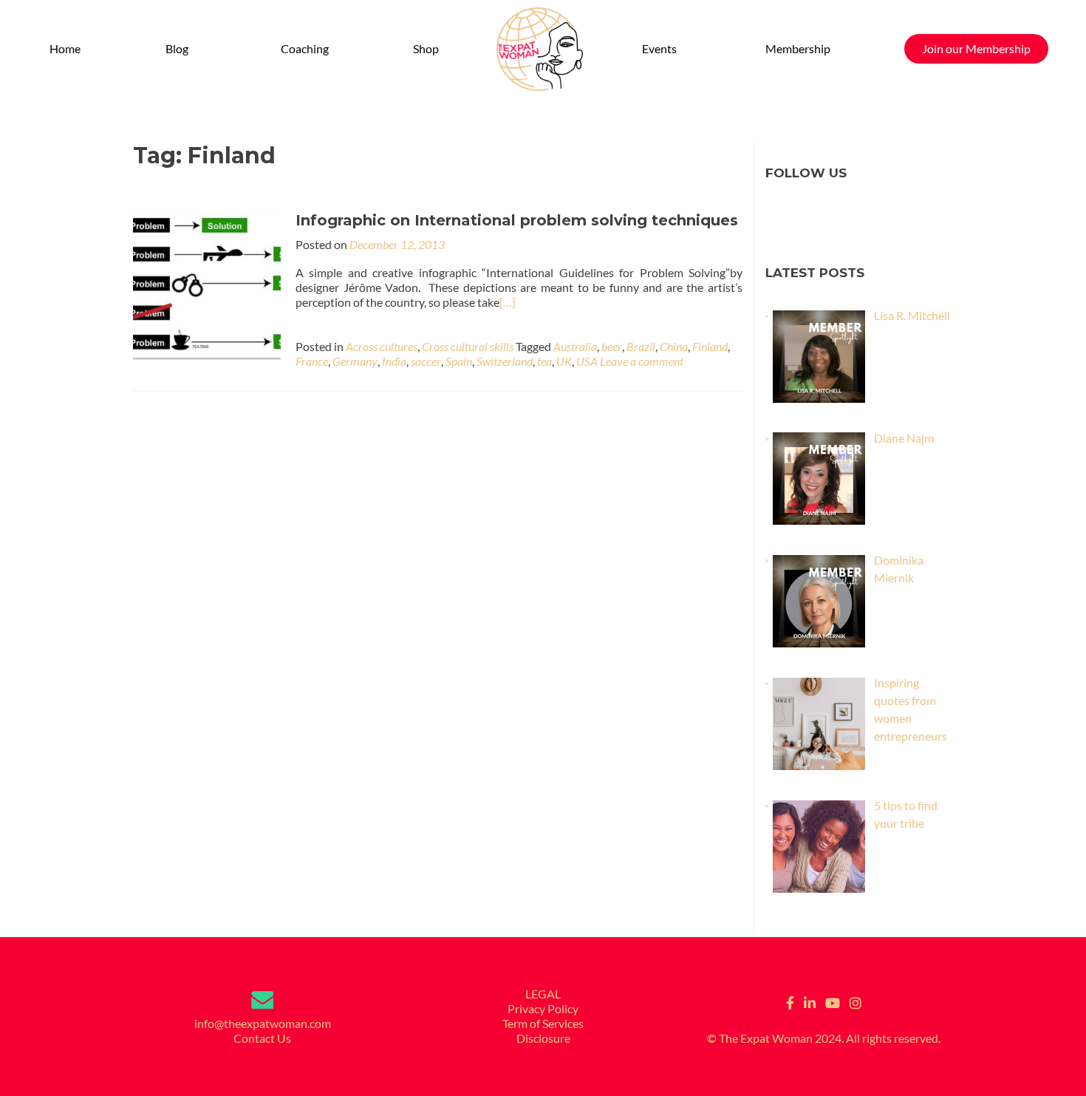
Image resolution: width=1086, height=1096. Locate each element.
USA (587, 361)
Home (65, 48)
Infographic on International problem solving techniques (517, 220)
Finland (710, 346)
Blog (176, 48)
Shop (426, 48)
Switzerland (505, 361)
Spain (458, 361)
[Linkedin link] (810, 1001)
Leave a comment (641, 361)
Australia (575, 346)
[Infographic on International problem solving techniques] (207, 284)
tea (544, 361)
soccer (426, 361)
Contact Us (262, 1038)
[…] (507, 302)
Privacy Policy (543, 1008)
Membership (797, 48)
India (394, 361)
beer (611, 346)
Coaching (305, 48)
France (312, 361)
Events (659, 48)
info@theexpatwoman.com (262, 1023)
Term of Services (543, 1023)
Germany (355, 361)
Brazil (640, 346)
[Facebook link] (790, 1001)
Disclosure (543, 1038)
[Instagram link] (855, 1001)
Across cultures (381, 346)
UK (564, 361)
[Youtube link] (832, 1001)
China (674, 346)
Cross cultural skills (467, 346)
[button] (181, 49)
